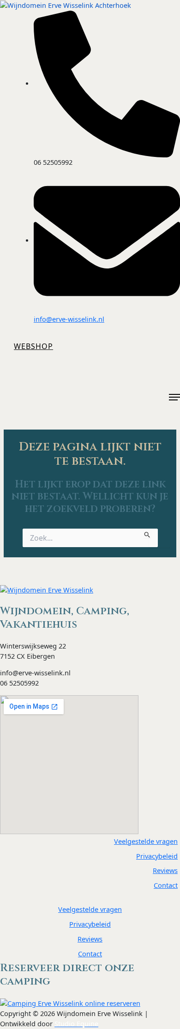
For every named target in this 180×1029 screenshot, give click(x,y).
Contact (166, 885)
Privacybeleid (157, 856)
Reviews (165, 870)
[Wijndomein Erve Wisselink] (46, 590)
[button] (33, 346)
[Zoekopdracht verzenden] (147, 533)
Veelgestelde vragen (146, 841)
